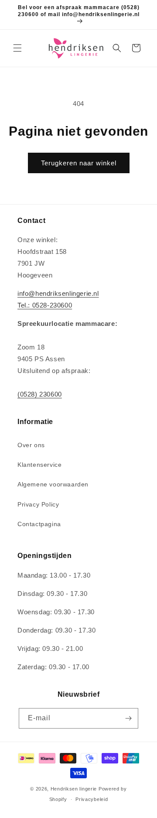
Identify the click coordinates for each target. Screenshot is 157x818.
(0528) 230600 (39, 394)
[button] (17, 48)
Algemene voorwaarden (53, 484)
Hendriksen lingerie (74, 788)
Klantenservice (39, 464)
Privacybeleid (91, 799)
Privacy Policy (38, 504)
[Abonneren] (128, 718)
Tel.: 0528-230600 (44, 305)
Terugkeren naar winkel (78, 163)
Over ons (31, 445)
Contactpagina (39, 523)
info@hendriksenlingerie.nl (58, 293)
